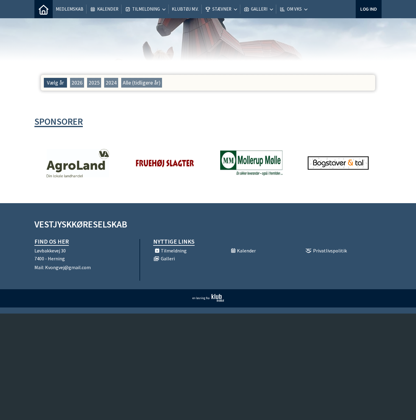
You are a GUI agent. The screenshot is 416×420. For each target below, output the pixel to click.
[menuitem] (43, 9)
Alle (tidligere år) (141, 82)
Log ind (368, 9)
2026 (77, 82)
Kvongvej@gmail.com (68, 267)
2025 (94, 82)
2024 (111, 82)
